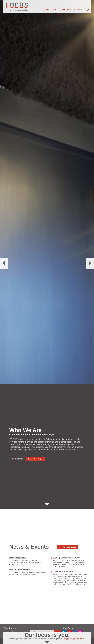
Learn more (17, 458)
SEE (46, 9)
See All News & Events (67, 547)
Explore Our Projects (36, 459)
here (64, 586)
